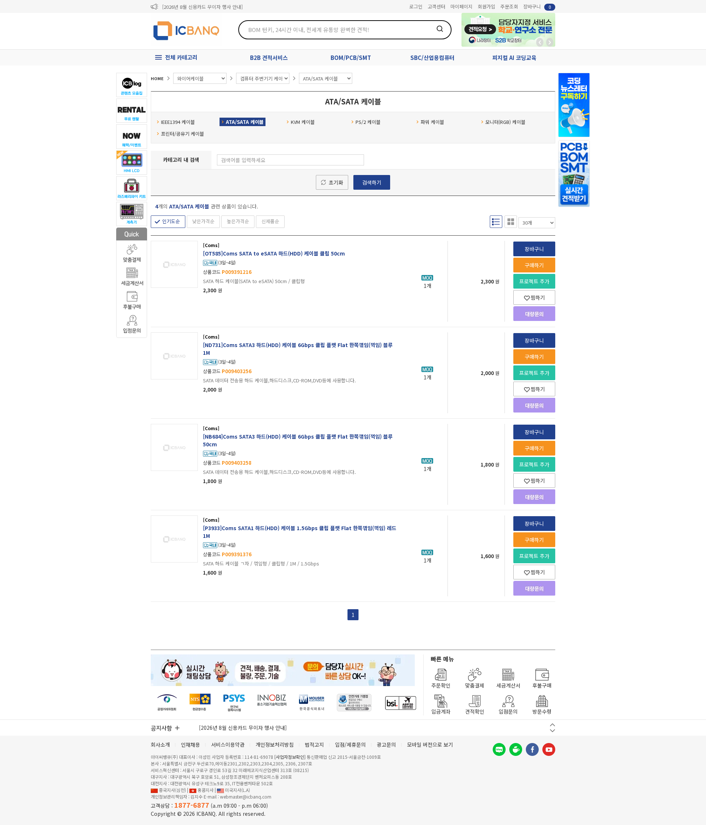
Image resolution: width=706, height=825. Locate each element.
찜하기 (538, 297)
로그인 (415, 6)
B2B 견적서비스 (269, 57)
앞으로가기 (549, 42)
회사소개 (160, 744)
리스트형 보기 (496, 221)
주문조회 (509, 6)
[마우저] (312, 702)
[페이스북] (532, 749)
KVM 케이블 (303, 121)
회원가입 (486, 6)
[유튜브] (548, 749)
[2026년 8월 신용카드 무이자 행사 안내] (202, 6)
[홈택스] (200, 702)
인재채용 (190, 744)
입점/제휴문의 (350, 744)
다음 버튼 (552, 730)
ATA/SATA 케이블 (245, 121)
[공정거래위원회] (167, 702)
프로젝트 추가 (534, 281)
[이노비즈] (272, 702)
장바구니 (537, 6)
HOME (157, 78)
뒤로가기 (539, 42)
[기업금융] (400, 702)
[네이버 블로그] (499, 749)
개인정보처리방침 (275, 744)
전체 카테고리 (181, 57)
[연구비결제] (234, 702)
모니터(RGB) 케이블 (505, 121)
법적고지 (314, 744)
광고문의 (386, 744)
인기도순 (171, 221)
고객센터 (436, 6)
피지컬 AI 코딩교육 (514, 57)
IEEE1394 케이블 (178, 121)
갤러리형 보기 (510, 221)
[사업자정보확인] (290, 757)
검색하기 (371, 182)
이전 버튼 (552, 724)
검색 (439, 28)
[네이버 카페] (515, 749)
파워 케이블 (432, 121)
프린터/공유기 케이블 (182, 133)
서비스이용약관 (228, 744)
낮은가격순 (203, 221)
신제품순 (270, 221)
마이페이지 (461, 6)
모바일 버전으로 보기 (430, 744)
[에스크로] (354, 702)
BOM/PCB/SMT (351, 57)
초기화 (336, 182)
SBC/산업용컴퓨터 (432, 57)
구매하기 (534, 265)
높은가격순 (238, 221)
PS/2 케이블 (368, 121)
